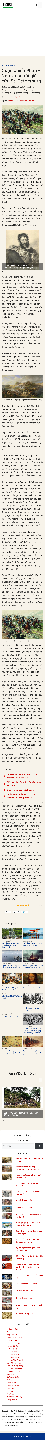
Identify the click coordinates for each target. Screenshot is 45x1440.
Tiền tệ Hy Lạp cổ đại (24, 1298)
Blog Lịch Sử (6, 941)
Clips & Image (12, 1340)
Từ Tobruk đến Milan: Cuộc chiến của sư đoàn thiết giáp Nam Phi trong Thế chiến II (32, 1030)
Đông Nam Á (12, 1400)
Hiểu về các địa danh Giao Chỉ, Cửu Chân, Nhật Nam (33, 944)
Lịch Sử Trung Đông (15, 1366)
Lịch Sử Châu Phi (13, 1354)
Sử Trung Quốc (7, 1014)
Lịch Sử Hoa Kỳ (13, 1357)
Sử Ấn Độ (5, 986)
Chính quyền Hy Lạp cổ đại (26, 1283)
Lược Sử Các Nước (14, 1369)
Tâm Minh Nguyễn (14, 97)
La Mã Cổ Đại (12, 1349)
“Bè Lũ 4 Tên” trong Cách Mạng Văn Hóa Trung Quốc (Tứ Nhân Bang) (28, 1267)
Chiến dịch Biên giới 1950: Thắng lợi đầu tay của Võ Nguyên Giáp (10, 945)
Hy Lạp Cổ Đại (27, 1049)
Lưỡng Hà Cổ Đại (13, 1371)
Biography (11, 1332)
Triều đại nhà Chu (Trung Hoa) (10, 1017)
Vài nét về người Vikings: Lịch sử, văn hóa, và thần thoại (33, 966)
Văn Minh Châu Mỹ (14, 1397)
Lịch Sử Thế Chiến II (29, 1026)
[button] (2, 271)
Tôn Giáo (10, 1394)
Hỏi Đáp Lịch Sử (13, 1343)
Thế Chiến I (11, 1383)
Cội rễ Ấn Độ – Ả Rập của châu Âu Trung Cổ (10, 989)
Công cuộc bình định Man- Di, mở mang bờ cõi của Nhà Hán (12, 1052)
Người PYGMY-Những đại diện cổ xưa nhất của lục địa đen (11, 967)
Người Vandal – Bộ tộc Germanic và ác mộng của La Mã (32, 1053)
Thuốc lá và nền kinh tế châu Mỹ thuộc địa (32, 1009)
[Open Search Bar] (36, 5)
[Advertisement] (22, 33)
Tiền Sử (10, 1391)
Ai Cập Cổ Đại (12, 1329)
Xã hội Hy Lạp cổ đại (24, 1207)
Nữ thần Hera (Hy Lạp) (24, 1314)
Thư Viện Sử (12, 1388)
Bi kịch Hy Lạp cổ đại (24, 1200)
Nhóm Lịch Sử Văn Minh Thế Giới (21, 101)
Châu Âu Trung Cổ (30, 963)
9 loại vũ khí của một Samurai (21, 790)
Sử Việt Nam (6, 994)
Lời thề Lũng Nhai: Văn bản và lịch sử (12, 997)
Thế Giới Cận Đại (13, 1386)
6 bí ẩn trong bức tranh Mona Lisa (32, 989)
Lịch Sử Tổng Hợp (29, 1006)
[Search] (39, 1146)
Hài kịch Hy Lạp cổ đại (24, 1291)
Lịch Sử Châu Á (11, 66)
